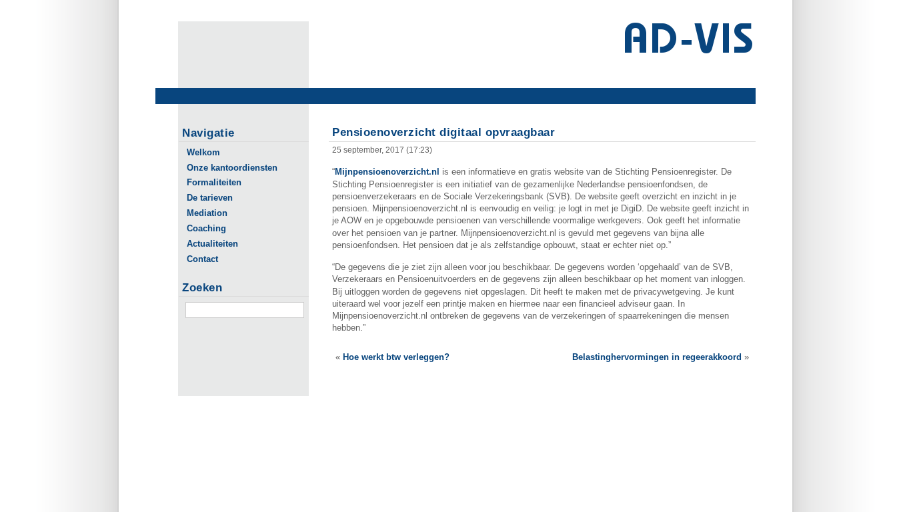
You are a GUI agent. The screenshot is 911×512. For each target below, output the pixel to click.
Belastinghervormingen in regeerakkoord (657, 357)
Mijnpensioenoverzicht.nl (387, 172)
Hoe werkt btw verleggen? (396, 357)
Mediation (207, 213)
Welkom (203, 152)
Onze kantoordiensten (232, 168)
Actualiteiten (212, 244)
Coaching (206, 228)
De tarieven (210, 198)
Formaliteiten (214, 182)
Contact (202, 259)
